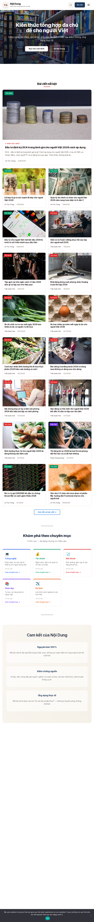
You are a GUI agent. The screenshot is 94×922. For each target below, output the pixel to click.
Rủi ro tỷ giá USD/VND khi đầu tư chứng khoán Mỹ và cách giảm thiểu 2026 (22, 494)
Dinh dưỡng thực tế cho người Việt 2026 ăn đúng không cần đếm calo (24, 452)
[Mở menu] (88, 4)
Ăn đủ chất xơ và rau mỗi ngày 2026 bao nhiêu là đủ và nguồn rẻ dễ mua (22, 325)
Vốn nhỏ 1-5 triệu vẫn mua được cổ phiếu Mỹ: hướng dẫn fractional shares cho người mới (68, 495)
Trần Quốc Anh (55, 247)
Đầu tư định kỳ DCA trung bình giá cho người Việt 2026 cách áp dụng (45, 147)
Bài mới (80, 5)
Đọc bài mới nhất (36, 49)
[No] (91, 915)
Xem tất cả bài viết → (47, 512)
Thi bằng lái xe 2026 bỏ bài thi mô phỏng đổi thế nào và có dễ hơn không (69, 452)
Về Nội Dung (59, 49)
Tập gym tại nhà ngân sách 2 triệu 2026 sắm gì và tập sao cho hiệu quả (22, 283)
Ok (48, 918)
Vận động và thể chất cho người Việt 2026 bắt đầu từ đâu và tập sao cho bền (69, 410)
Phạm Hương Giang (57, 458)
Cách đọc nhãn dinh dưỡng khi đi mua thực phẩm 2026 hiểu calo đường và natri (23, 367)
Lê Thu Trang (10, 161)
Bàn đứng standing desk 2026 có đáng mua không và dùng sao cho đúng (68, 367)
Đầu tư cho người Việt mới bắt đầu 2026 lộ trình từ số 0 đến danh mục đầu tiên (23, 241)
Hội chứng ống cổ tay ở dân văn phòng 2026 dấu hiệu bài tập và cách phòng (21, 410)
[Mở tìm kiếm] (70, 4)
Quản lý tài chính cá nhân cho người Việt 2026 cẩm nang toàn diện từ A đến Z (68, 198)
